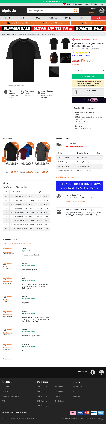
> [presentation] (48, 159)
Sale (98, 18)
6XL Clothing (42, 406)
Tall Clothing (59, 401)
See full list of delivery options (65, 177)
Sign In (103, 4)
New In (57, 396)
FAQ (3, 401)
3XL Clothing (42, 391)
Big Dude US (56, 1)
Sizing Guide (77, 386)
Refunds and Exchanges (10, 396)
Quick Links (42, 382)
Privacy (12, 418)
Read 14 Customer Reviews (81, 55)
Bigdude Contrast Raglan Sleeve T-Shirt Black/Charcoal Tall (37, 34)
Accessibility (20, 418)
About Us (87, 4)
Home (14, 34)
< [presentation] (4, 159)
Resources (76, 391)
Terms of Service (32, 418)
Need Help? (7, 382)
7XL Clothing (59, 386)
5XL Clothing (42, 401)
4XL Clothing (42, 396)
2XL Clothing (42, 386)
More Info (77, 382)
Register (95, 4)
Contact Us (78, 4)
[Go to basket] (102, 10)
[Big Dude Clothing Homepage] (9, 10)
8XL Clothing (59, 391)
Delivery (5, 391)
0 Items (92, 9)
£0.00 (91, 12)
